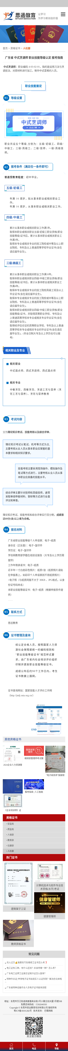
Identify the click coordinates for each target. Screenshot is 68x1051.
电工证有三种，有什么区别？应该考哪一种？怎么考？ (32, 968)
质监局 (10, 829)
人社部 (10, 851)
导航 (57, 1048)
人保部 (10, 835)
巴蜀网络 (48, 1011)
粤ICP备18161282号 (23, 1011)
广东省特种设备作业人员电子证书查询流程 (26, 987)
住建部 (10, 845)
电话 (34, 1048)
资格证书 (15, 48)
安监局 (10, 824)
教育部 (10, 840)
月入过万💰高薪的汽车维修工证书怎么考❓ (27, 962)
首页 (5, 48)
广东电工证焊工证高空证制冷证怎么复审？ (26, 973)
